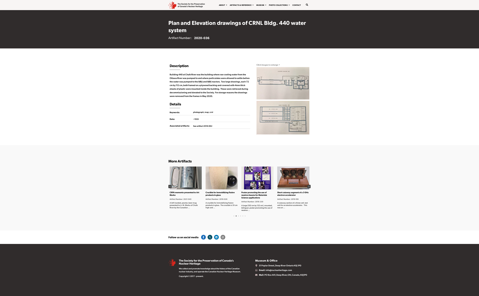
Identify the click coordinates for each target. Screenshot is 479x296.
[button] (170, 186)
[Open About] (226, 5)
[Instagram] (223, 237)
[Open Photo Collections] (289, 5)
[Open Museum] (266, 5)
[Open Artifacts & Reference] (253, 5)
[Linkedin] (216, 237)
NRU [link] (200, 81)
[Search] (305, 13)
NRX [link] (209, 81)
